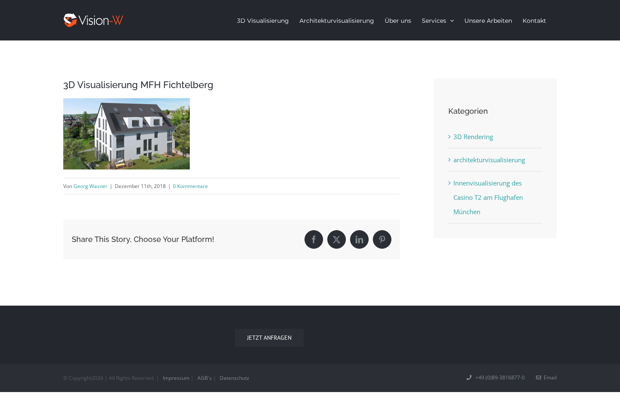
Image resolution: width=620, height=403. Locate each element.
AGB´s (204, 378)
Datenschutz (234, 378)
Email (549, 377)
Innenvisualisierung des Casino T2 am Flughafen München (488, 197)
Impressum (176, 378)
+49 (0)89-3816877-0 (499, 377)
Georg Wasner (90, 186)
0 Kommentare (190, 186)
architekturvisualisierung (489, 160)
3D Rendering (473, 136)
